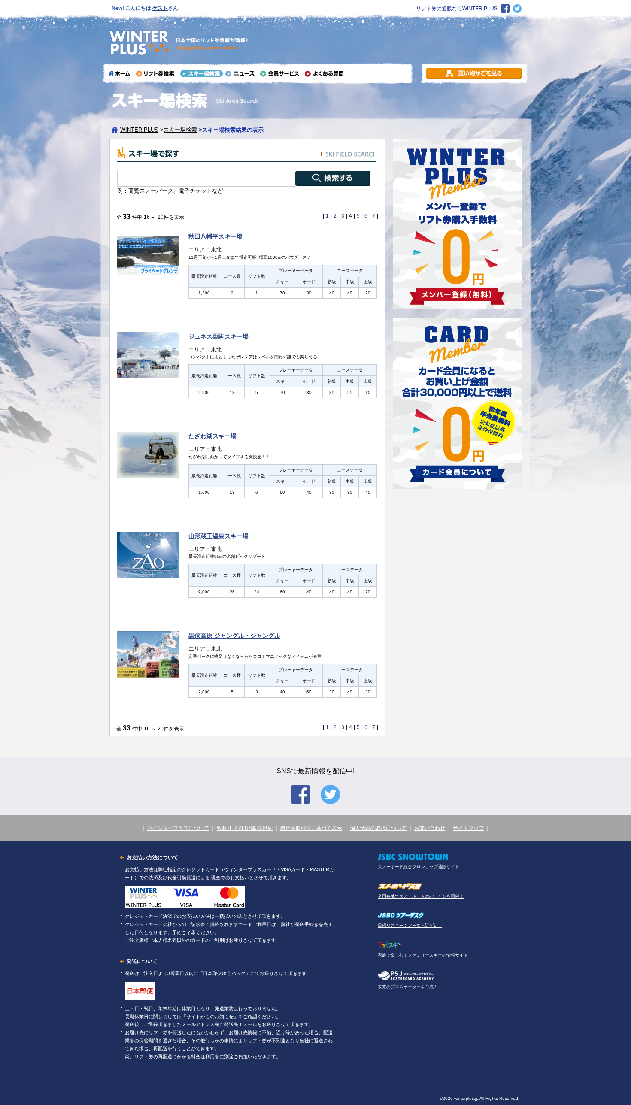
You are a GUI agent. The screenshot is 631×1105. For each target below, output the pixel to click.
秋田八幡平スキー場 (215, 236)
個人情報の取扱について (378, 828)
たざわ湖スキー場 (212, 436)
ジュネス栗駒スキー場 (218, 336)
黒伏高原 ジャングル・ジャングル (234, 635)
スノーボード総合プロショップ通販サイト (418, 866)
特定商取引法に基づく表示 (311, 828)
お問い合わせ (429, 828)
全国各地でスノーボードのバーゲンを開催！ (421, 896)
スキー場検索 (180, 130)
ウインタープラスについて (178, 828)
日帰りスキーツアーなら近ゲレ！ (410, 925)
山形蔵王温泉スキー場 (218, 536)
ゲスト (160, 8)
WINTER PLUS (139, 130)
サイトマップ (468, 828)
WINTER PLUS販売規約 (245, 828)
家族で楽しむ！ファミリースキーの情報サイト (423, 955)
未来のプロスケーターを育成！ (408, 986)
